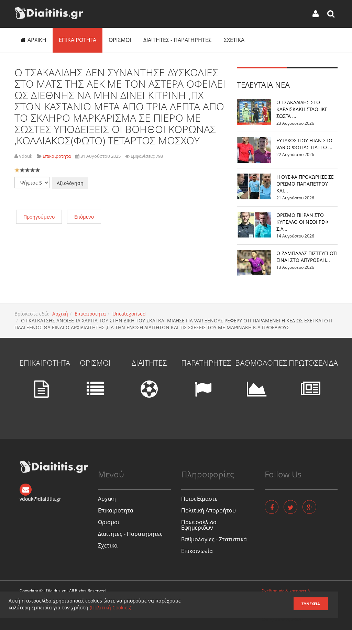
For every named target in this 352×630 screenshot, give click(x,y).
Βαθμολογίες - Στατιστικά (214, 539)
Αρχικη (37, 40)
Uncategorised (129, 313)
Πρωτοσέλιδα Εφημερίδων (199, 524)
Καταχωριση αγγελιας (282, 620)
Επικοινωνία (197, 551)
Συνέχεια (310, 603)
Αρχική (60, 313)
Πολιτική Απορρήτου (208, 510)
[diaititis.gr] (48, 13)
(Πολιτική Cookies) (110, 607)
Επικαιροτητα (77, 40)
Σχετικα (234, 40)
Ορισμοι (120, 40)
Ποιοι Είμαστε (199, 498)
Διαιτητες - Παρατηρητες (177, 40)
